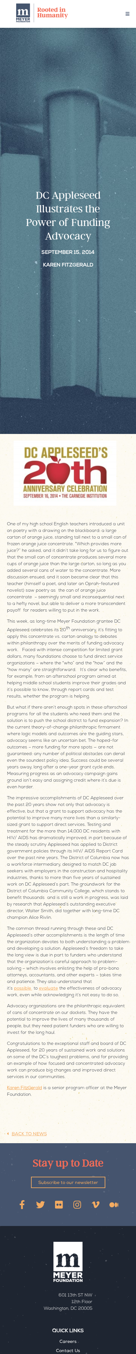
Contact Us (68, 1351)
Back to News (29, 1134)
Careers (68, 1342)
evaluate (48, 988)
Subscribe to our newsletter (68, 1183)
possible (23, 988)
